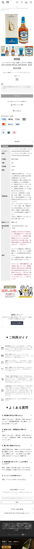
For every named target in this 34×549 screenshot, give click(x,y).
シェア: (3, 129)
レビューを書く (17, 323)
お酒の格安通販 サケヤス (7, 2)
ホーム (17, 6)
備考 (2, 84)
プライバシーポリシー (13, 534)
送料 (9, 72)
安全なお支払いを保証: (7, 116)
